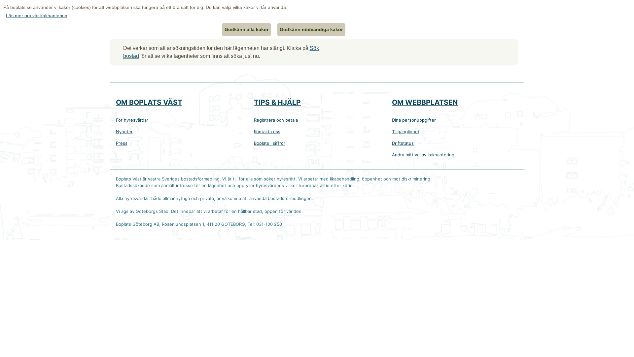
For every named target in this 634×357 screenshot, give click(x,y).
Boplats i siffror (269, 143)
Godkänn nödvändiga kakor (311, 29)
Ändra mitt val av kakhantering (423, 154)
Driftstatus (403, 143)
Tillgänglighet (405, 131)
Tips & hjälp (277, 102)
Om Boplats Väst (149, 102)
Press (121, 143)
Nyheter (124, 131)
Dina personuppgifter (414, 120)
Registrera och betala (276, 120)
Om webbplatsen (425, 102)
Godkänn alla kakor (246, 29)
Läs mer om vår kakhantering (36, 15)
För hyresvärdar (132, 120)
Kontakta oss (267, 131)
